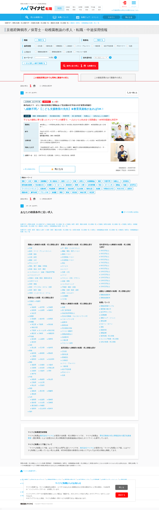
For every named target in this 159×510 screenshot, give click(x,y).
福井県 (50, 347)
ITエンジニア (33, 263)
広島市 (42, 385)
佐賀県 (42, 399)
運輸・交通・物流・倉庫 (70, 290)
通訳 (99, 181)
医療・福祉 (33, 254)
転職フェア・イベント (109, 479)
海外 (99, 9)
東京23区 (51, 330)
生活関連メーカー (68, 260)
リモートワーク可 (68, 319)
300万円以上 (105, 251)
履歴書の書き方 (106, 309)
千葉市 (34, 330)
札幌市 (38, 301)
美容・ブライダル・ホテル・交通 (40, 287)
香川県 (42, 391)
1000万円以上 (105, 271)
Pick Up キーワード (37, 479)
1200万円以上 (105, 277)
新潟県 (34, 339)
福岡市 (34, 408)
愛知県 (50, 353)
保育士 (81, 181)
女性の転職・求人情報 (108, 342)
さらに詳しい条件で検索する (35, 63)
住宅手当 (133, 185)
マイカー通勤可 (67, 331)
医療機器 (44, 181)
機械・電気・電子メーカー (71, 251)
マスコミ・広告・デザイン (71, 278)
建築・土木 (33, 260)
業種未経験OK (105, 298)
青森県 (34, 307)
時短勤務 (52, 189)
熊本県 (34, 402)
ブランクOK (44, 192)
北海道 (68, 7)
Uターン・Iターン (107, 324)
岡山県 (50, 379)
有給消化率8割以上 (68, 313)
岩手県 (42, 307)
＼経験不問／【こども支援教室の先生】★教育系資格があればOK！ (64, 108)
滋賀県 (34, 365)
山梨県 (42, 339)
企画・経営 (33, 257)
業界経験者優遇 (27, 185)
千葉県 (41, 324)
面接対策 (104, 330)
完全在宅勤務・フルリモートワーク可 (74, 316)
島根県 (42, 379)
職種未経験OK (105, 295)
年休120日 (120, 189)
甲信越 (93, 7)
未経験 (98, 189)
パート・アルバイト (69, 363)
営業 (23, 181)
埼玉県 (91, 192)
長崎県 (50, 399)
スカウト (111, 17)
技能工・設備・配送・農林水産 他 (40, 278)
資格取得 (69, 185)
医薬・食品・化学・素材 (37, 269)
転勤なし (117, 181)
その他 (64, 299)
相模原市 (51, 333)
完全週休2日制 (67, 328)
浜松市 (42, 359)
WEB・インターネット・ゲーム (39, 293)
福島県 (50, 310)
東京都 (74, 192)
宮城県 (50, 307)
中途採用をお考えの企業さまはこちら (126, 10)
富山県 (34, 347)
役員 (63, 375)
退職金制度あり (67, 334)
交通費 (49, 185)
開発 (35, 181)
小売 (29, 181)
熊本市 (50, 408)
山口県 (42, 382)
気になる (128, 17)
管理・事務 (33, 284)
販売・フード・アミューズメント (40, 251)
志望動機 (104, 315)
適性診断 (104, 321)
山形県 (42, 310)
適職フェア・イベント (108, 318)
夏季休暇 (61, 189)
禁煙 (76, 185)
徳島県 (34, 391)
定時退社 (126, 181)
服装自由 (65, 325)
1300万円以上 (105, 280)
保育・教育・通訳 (35, 290)
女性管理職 (91, 185)
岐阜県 (34, 353)
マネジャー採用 (67, 343)
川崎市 (41, 333)
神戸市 (34, 374)
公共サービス (33, 281)
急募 (63, 307)
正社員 (64, 351)
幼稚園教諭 (91, 181)
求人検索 (25, 479)
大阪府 (50, 365)
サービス (65, 266)
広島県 (34, 382)
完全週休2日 (39, 185)
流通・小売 (66, 272)
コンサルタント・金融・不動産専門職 (42, 272)
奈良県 (42, 368)
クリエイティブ (34, 275)
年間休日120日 (109, 189)
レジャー (65, 269)
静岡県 (42, 353)
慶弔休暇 (34, 192)
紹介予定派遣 (66, 369)
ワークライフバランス (29, 189)
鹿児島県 (35, 405)
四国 (86, 9)
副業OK (64, 322)
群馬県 (50, 319)
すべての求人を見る (131, 212)
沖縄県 (42, 405)
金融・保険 (66, 281)
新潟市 (34, 342)
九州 (93, 9)
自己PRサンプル (106, 312)
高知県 (34, 394)
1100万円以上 (105, 274)
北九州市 (43, 408)
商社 (63, 263)
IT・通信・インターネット (71, 248)
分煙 (82, 185)
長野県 (50, 339)
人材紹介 (65, 360)
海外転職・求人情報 (107, 336)
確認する (121, 495)
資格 (102, 327)
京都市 (34, 371)
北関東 (80, 7)
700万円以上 (105, 262)
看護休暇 (25, 192)
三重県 (34, 356)
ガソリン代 (108, 185)
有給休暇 (71, 189)
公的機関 (65, 296)
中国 (80, 9)
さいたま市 (42, 330)
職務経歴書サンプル (107, 306)
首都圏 (87, 7)
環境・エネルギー (68, 293)
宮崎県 (50, 402)
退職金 (118, 185)
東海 (67, 9)
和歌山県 (51, 368)
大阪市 (42, 371)
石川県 (42, 347)
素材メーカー (66, 254)
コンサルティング (68, 284)
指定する (41, 40)
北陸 (99, 7)
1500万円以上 (105, 286)
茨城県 (34, 319)
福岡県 (34, 399)
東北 (74, 7)
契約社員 (89, 189)
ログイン (124, 6)
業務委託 (65, 357)
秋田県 (34, 310)
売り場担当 (53, 181)
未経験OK (65, 337)
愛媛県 (50, 391)
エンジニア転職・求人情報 (110, 339)
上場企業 (65, 340)
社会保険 (80, 189)
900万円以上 (105, 268)
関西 (60, 8)
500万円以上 (105, 256)
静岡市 (34, 359)
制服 (124, 185)
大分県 (42, 402)
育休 (100, 185)
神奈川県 (83, 192)
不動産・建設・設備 (69, 287)
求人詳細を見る (30, 169)
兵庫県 (34, 368)
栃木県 (42, 319)
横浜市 (34, 333)
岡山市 (34, 385)
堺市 (49, 371)
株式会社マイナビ (47, 436)
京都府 (42, 365)
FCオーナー (66, 372)
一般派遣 (65, 366)
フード (64, 275)
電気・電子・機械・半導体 (38, 266)
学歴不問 (107, 181)
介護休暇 (43, 189)
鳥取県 (34, 379)
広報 (74, 181)
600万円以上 (105, 259)
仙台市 (34, 313)
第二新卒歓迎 (66, 310)
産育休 (129, 189)
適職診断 (104, 333)
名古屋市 (51, 359)
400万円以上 (105, 254)
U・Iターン (58, 185)
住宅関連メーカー (68, 257)
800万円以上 (105, 265)
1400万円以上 (105, 283)
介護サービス (65, 181)
